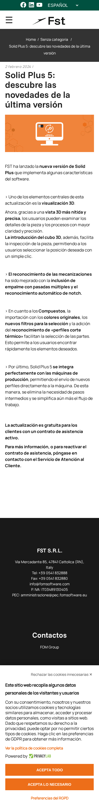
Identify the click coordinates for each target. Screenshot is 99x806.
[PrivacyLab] (39, 756)
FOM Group (49, 646)
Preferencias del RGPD (49, 797)
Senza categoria (54, 39)
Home (31, 39)
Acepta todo (49, 770)
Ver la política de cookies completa (34, 747)
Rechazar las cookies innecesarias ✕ (61, 674)
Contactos (49, 634)
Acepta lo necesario (49, 784)
